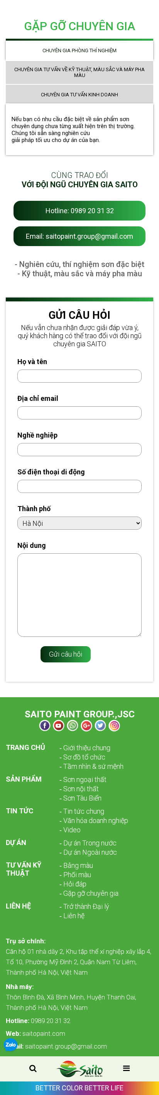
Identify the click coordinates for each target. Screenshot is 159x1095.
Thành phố (34, 509)
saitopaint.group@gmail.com (56, 1046)
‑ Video (70, 830)
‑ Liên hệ (72, 916)
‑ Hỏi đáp (72, 884)
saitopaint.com (35, 1033)
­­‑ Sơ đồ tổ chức (82, 757)
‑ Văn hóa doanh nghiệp (93, 820)
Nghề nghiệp (37, 435)
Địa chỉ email (37, 398)
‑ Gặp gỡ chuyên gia (88, 893)
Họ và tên (32, 362)
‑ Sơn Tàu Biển (80, 798)
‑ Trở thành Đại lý (84, 906)
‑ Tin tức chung (81, 811)
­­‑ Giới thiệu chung (84, 748)
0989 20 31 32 (38, 1021)
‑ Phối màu (75, 875)
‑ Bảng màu (76, 865)
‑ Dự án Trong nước (88, 843)
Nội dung (31, 545)
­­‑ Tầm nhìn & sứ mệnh (91, 766)
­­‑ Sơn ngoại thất (83, 779)
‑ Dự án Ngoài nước (88, 852)
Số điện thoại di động (51, 472)
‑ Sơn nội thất (79, 789)
